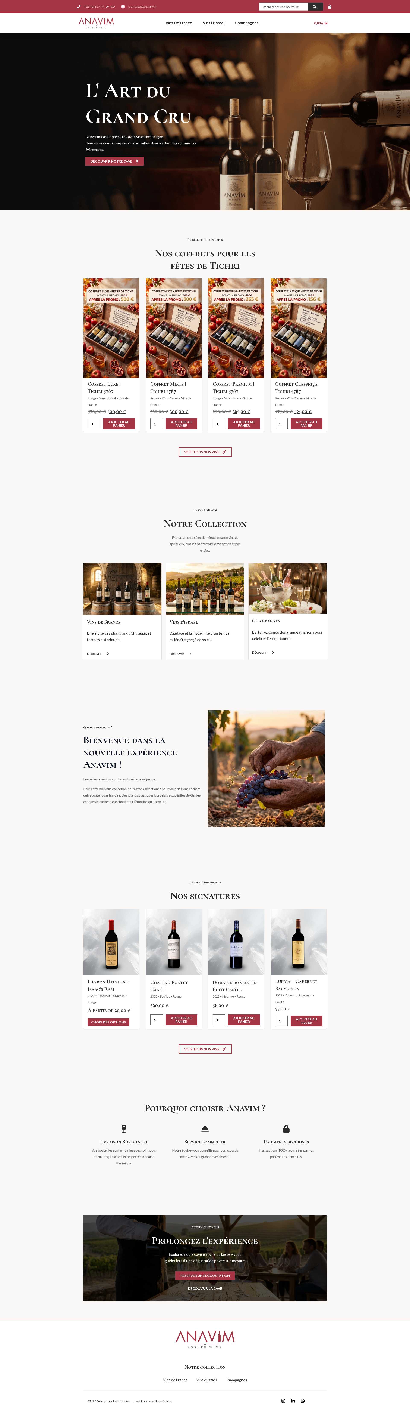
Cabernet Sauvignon (111, 996)
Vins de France (179, 23)
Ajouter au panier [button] (119, 423)
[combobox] (283, 7)
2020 (153, 996)
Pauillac (165, 996)
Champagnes (247, 23)
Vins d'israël (184, 622)
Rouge (92, 398)
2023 (91, 996)
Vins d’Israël (213, 23)
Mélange (228, 996)
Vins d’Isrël (231, 398)
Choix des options (108, 1022)
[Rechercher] (315, 7)
